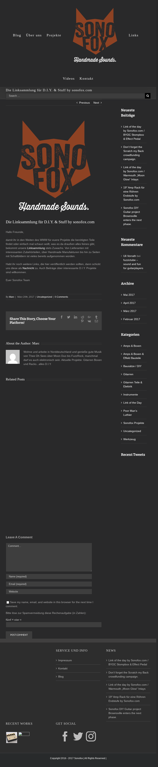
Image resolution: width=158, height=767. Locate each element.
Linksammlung (36, 248)
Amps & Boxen (132, 345)
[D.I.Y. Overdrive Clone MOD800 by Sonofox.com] (11, 737)
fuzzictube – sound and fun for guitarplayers (133, 264)
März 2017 (129, 311)
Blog (61, 676)
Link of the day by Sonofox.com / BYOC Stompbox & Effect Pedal (128, 662)
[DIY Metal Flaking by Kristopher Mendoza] (24, 737)
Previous (84, 102)
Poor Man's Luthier (130, 412)
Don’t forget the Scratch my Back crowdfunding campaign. (128, 674)
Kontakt (62, 668)
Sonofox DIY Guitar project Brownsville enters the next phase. (132, 216)
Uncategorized (44, 297)
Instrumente (130, 394)
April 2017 (129, 302)
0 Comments (61, 297)
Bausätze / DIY (132, 366)
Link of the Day (132, 402)
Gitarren (128, 374)
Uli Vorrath (129, 255)
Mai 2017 (129, 294)
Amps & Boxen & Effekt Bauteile (133, 356)
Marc (11, 297)
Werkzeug (129, 439)
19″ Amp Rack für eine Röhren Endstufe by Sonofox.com (126, 698)
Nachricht (28, 268)
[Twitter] (78, 736)
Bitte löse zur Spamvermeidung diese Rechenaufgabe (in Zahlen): (46, 612)
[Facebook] (65, 736)
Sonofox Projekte (133, 422)
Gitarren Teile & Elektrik (132, 384)
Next (96, 102)
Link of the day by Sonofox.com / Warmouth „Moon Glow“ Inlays (128, 686)
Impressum (65, 660)
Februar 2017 (131, 319)
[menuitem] (19, 35)
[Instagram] (91, 736)
